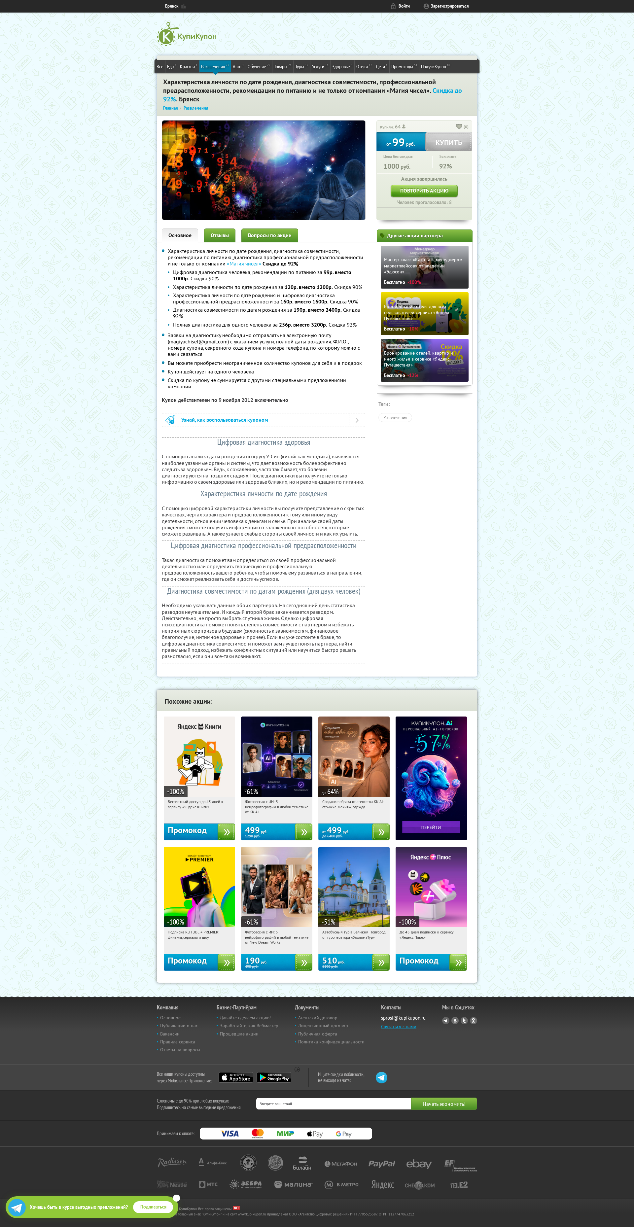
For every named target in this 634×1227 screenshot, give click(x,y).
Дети (382, 66)
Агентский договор (317, 1018)
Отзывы (220, 235)
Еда (171, 66)
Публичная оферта (317, 1034)
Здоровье (342, 66)
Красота (188, 66)
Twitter (464, 1020)
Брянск (171, 6)
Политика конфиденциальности (331, 1042)
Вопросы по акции (270, 235)
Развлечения (215, 66)
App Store (236, 1077)
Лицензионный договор (323, 1026)
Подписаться (153, 1207)
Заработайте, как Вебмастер (249, 1026)
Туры (301, 66)
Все (160, 66)
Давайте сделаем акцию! (245, 1018)
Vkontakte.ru (455, 1020)
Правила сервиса (177, 1042)
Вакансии (170, 1034)
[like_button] (459, 127)
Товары (283, 66)
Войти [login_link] (404, 6)
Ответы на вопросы (180, 1050)
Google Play (274, 1077)
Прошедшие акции (239, 1034)
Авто (238, 66)
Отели (364, 66)
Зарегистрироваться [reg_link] (450, 6)
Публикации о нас (179, 1026)
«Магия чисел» (244, 263)
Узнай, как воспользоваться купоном (224, 419)
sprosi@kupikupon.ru (403, 1018)
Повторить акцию (424, 190)
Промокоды (404, 66)
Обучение (259, 66)
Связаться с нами (398, 1027)
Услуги (320, 66)
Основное (180, 235)
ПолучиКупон (435, 66)
